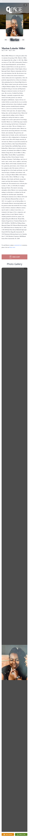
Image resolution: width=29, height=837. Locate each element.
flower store (12, 247)
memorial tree (18, 245)
